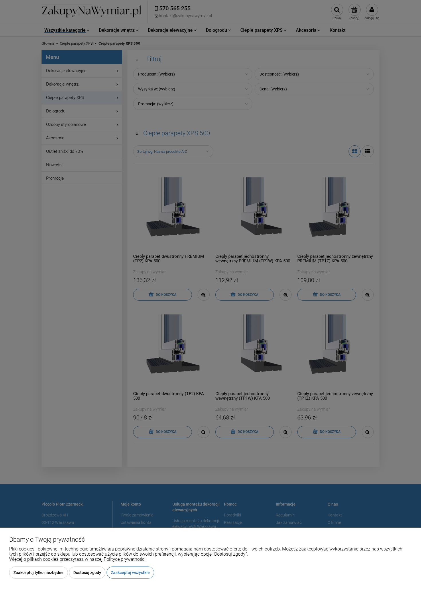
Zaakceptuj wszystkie (130, 572)
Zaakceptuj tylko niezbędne (38, 572)
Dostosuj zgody (87, 572)
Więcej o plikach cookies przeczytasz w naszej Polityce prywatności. (78, 559)
